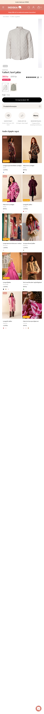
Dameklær (6, 16)
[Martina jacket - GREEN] (13, 87)
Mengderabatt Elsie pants (22, 12)
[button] (3, 7)
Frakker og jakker (15, 16)
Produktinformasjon (10, 106)
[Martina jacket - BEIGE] (5, 87)
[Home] (14, 7)
